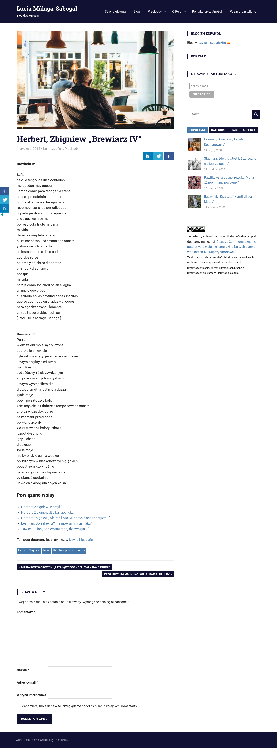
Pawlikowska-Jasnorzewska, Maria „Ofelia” (137, 574)
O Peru (177, 11)
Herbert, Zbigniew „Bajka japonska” (48, 512)
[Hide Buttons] (2, 215)
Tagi (234, 130)
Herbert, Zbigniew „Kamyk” (41, 507)
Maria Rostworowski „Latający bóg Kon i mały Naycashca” (65, 567)
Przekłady (155, 11)
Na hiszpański (53, 149)
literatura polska (63, 550)
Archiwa (249, 130)
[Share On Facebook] (169, 156)
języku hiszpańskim (84, 540)
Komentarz (26, 612)
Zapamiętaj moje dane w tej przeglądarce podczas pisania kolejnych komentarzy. (80, 706)
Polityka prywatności (207, 11)
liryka (46, 550)
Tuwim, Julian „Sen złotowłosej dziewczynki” (55, 529)
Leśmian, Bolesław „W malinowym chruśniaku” (56, 523)
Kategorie (218, 130)
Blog (136, 11)
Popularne (197, 130)
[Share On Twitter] (158, 156)
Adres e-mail (27, 682)
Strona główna (115, 11)
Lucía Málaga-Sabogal (47, 8)
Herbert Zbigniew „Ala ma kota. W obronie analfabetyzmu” (65, 518)
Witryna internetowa (31, 695)
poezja (81, 550)
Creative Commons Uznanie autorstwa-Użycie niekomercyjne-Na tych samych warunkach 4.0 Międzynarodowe (222, 247)
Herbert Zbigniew (29, 550)
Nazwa (23, 670)
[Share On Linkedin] (148, 156)
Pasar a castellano (243, 11)
